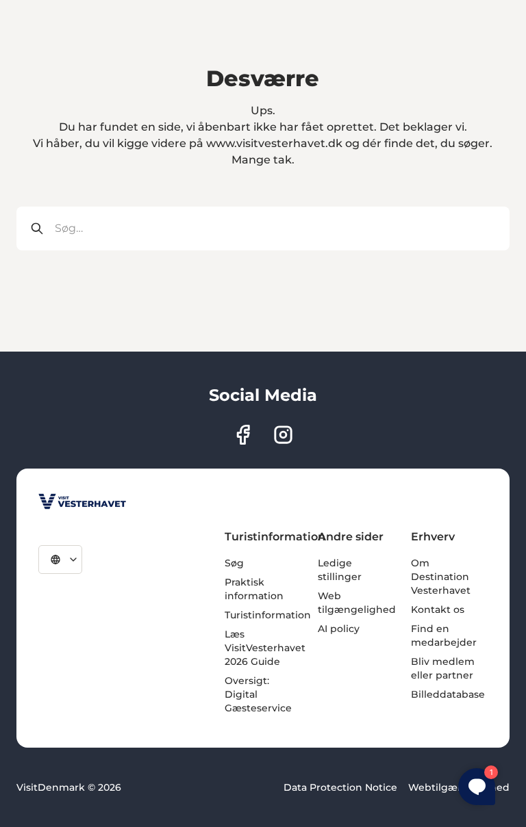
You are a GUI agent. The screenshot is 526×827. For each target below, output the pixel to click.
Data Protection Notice (340, 787)
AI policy (339, 628)
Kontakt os (437, 609)
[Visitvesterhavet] (82, 501)
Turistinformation (268, 615)
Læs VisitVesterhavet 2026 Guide (265, 648)
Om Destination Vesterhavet (441, 576)
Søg (234, 563)
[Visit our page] (243, 435)
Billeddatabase (448, 694)
